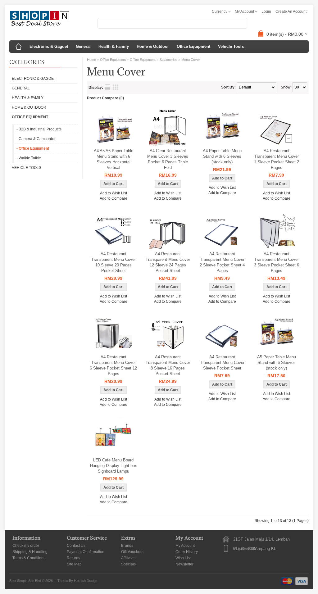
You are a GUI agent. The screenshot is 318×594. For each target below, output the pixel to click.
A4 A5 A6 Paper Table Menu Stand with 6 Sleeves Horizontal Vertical (113, 159)
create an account (291, 11)
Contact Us (76, 545)
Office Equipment (193, 46)
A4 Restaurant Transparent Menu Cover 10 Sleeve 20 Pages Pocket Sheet (113, 262)
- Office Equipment (32, 148)
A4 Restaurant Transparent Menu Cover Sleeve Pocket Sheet (222, 362)
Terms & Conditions (28, 558)
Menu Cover (190, 59)
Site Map (74, 564)
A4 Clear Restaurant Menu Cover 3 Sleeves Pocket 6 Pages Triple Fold (167, 159)
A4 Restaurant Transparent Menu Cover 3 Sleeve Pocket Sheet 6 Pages (276, 262)
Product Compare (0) (105, 98)
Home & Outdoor (153, 46)
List (107, 87)
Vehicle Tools (231, 46)
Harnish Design (85, 581)
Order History (186, 552)
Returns (73, 558)
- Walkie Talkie (28, 158)
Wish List (183, 558)
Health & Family (113, 46)
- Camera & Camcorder (36, 139)
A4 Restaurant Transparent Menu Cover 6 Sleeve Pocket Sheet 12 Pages (113, 365)
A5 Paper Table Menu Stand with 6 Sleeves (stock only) (276, 362)
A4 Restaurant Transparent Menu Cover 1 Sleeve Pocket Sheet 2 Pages (276, 159)
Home (91, 59)
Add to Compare (113, 198)
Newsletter (184, 564)
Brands (127, 545)
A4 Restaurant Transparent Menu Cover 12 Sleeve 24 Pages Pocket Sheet (168, 262)
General (83, 46)
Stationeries (168, 59)
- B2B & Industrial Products (38, 129)
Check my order (25, 545)
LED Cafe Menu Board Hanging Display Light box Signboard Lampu (113, 466)
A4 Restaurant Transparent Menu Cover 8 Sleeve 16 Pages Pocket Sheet (168, 365)
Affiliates (128, 558)
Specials (128, 564)
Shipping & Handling (30, 552)
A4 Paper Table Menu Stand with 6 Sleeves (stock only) (222, 156)
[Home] (18, 46)
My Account (185, 545)
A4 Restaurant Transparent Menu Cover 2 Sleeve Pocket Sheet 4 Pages (222, 262)
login (266, 11)
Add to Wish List (113, 193)
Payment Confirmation (85, 552)
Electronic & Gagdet (49, 46)
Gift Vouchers (132, 552)
